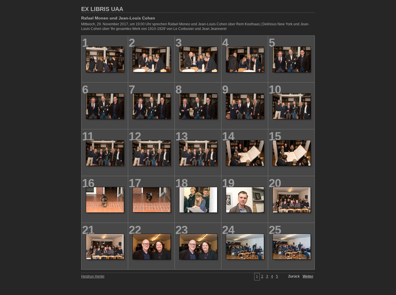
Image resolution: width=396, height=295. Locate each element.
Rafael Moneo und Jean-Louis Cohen (118, 18)
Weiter (308, 276)
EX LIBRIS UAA (102, 9)
